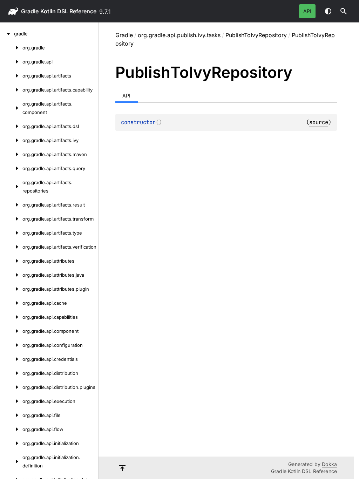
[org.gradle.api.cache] (11, 303)
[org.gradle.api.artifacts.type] (11, 233)
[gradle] (7, 34)
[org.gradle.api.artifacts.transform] (11, 219)
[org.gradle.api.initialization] (11, 443)
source (318, 122)
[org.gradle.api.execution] (11, 401)
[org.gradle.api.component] (11, 331)
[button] (344, 11)
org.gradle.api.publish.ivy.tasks (179, 35)
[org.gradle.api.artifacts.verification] (11, 247)
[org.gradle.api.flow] (11, 429)
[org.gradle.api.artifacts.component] (11, 108)
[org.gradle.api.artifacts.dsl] (11, 126)
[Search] (344, 11)
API (307, 11)
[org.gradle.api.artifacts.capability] (11, 90)
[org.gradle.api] (11, 62)
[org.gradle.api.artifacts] (11, 76)
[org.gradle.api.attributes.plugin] (11, 289)
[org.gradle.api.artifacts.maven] (11, 154)
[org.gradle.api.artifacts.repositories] (11, 186)
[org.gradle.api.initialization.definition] (11, 461)
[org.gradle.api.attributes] (11, 261)
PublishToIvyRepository (256, 35)
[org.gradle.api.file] (11, 415)
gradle (30, 11)
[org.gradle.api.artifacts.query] (11, 168)
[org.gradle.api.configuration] (11, 345)
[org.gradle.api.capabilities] (11, 317)
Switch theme (328, 11)
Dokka (329, 464)
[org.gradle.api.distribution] (11, 373)
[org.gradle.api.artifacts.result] (11, 205)
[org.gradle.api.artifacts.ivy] (11, 140)
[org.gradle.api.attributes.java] (11, 275)
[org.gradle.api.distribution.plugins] (11, 387)
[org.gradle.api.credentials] (11, 359)
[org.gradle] (11, 48)
